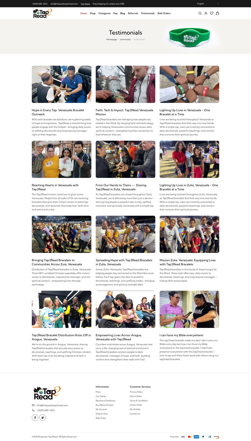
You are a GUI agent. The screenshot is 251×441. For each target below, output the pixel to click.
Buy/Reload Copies (105, 405)
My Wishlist (135, 409)
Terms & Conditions (139, 400)
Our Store (85, 3)
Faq (115, 13)
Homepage (111, 39)
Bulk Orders (164, 13)
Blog (122, 13)
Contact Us (135, 413)
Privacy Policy (136, 392)
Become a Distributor (105, 400)
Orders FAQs (136, 405)
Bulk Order (101, 418)
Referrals (133, 13)
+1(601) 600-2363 (39, 3)
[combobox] (208, 3)
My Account (101, 409)
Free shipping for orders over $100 (108, 3)
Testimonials (148, 13)
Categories (104, 13)
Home (83, 13)
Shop (93, 13)
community (125, 39)
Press (98, 392)
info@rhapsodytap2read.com (64, 3)
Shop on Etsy (102, 413)
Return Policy (136, 396)
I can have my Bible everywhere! (181, 335)
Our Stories (101, 396)
